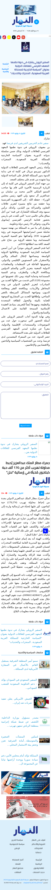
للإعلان (17, 848)
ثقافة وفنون (39, 868)
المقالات (17, 872)
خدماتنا (38, 852)
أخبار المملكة (17, 859)
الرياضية (38, 863)
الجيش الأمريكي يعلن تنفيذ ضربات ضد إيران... (16, 700)
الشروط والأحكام (38, 844)
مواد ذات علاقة (36, 435)
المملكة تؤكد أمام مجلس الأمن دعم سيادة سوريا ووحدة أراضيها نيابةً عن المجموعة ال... (19, 759)
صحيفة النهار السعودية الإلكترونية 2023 (16, 880)
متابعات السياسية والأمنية (30, 652)
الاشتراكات (38, 848)
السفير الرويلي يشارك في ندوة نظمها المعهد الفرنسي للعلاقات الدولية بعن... (19, 448)
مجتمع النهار (17, 868)
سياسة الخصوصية (17, 844)
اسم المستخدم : (42, 363)
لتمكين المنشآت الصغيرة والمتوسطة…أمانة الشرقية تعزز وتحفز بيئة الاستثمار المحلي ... (19, 740)
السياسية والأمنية (5, 70)
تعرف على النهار (38, 839)
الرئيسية (6, 64)
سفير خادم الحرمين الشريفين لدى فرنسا (28, 143)
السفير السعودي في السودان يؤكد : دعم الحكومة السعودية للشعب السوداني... (19, 683)
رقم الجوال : (44, 373)
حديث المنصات (39, 872)
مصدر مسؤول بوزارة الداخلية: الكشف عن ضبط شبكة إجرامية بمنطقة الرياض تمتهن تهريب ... (19, 721)
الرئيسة (39, 859)
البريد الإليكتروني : (41, 384)
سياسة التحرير (17, 839)
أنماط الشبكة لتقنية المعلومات (32, 883)
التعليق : (45, 394)
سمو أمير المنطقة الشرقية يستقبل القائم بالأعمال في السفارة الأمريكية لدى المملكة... (19, 664)
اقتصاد (18, 863)
